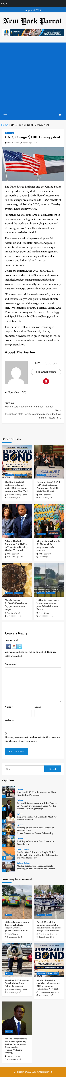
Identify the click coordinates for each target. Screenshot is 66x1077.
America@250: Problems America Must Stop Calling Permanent (17, 983)
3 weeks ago (12, 937)
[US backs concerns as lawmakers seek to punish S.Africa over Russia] (49, 580)
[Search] (60, 115)
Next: (33, 414)
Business (9, 593)
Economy (9, 133)
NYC (24, 475)
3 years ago (43, 616)
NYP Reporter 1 (45, 495)
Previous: (29, 404)
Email (39, 707)
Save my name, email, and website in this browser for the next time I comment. (32, 739)
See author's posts (46, 372)
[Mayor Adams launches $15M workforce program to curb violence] (49, 521)
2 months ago (12, 497)
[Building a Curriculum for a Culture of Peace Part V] (8, 841)
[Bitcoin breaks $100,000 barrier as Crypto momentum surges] (17, 580)
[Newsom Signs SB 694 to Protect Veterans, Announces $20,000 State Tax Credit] (49, 461)
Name (9, 707)
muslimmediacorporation (17, 495)
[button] (9, 646)
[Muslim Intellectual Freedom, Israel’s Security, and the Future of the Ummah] (8, 866)
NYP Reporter (13, 143)
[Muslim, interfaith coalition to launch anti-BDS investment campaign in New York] (17, 461)
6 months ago (44, 497)
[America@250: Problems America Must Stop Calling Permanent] (8, 792)
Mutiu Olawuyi (44, 613)
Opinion (20, 789)
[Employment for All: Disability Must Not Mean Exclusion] (8, 817)
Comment (11, 664)
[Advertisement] (33, 77)
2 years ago (43, 557)
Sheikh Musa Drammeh (48, 934)
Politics (27, 863)
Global (19, 849)
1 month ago (44, 937)
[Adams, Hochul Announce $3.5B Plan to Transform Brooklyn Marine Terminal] (17, 521)
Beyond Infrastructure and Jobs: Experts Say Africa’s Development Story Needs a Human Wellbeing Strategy (37, 806)
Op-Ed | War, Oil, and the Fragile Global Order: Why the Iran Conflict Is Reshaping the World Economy (37, 855)
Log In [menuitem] (4, 3)
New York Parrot (13, 613)
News (18, 475)
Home (4, 124)
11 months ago (13, 557)
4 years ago (27, 143)
